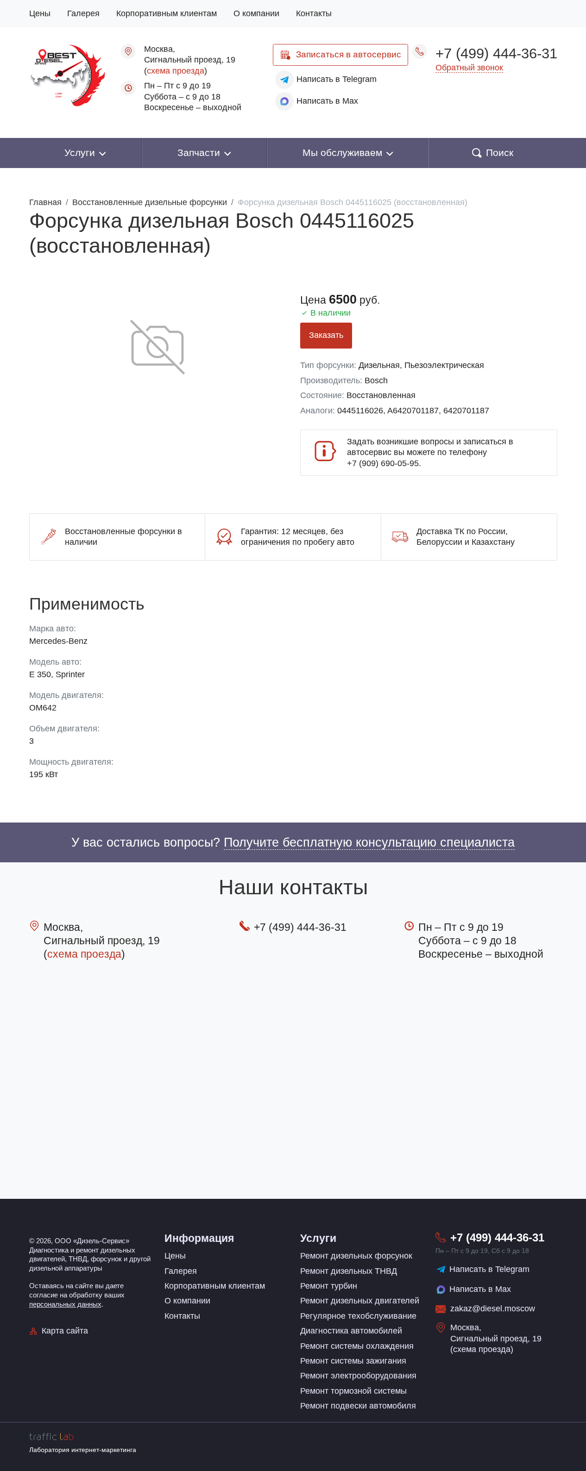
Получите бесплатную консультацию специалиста (369, 842)
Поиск (499, 152)
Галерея (83, 13)
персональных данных (65, 1304)
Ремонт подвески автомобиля (358, 1405)
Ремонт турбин (328, 1285)
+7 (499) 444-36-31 (496, 53)
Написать (336, 79)
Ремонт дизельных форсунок (356, 1255)
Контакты (314, 13)
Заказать (326, 335)
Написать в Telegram (489, 1269)
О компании (256, 13)
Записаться (348, 54)
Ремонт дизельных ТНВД (348, 1271)
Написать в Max (480, 1289)
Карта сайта (65, 1330)
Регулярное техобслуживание (358, 1316)
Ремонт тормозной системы (353, 1391)
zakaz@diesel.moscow (492, 1308)
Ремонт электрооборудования (358, 1375)
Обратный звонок (469, 67)
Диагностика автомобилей (351, 1330)
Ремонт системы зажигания (353, 1360)
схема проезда (175, 70)
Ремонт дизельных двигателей (359, 1300)
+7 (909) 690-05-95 (383, 463)
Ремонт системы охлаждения (357, 1346)
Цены (39, 13)
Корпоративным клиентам (166, 13)
